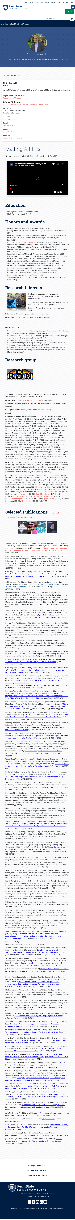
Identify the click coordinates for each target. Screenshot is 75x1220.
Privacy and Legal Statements (54, 1208)
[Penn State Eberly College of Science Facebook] (30, 1203)
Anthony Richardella (32, 400)
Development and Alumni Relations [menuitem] (45, 2)
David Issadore (42, 494)
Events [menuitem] (31, 2)
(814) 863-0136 (9, 132)
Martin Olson (19, 496)
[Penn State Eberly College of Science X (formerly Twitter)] (34, 1203)
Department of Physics (9, 75)
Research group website (12, 138)
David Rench (22, 438)
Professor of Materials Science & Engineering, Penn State (25, 104)
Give (70, 11)
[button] (69, 12)
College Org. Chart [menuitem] (27, 1193)
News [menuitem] (25, 2)
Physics (15, 23)
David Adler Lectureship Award (21, 242)
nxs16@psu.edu (9, 125)
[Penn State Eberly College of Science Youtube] (45, 1203)
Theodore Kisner (40, 496)
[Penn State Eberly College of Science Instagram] (38, 1203)
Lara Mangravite (18, 499)
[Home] (13, 6)
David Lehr (22, 494)
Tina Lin (56, 492)
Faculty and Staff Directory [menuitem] (66, 2)
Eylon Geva (48, 499)
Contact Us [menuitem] (45, 1193)
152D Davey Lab (9, 119)
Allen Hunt (26, 501)
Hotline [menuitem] (38, 1193)
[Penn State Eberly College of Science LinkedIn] (41, 1203)
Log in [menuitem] (52, 1193)
